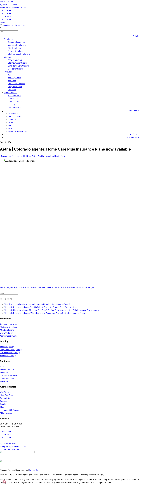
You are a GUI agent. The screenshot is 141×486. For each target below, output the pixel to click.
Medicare (12, 90)
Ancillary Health (14, 78)
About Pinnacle (134, 110)
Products (8, 72)
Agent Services (10, 92)
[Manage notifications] (4, 481)
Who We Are (13, 113)
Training (11, 104)
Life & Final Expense (16, 84)
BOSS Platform (14, 95)
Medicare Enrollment (17, 45)
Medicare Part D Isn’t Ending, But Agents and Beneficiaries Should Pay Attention (64, 310)
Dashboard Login (133, 137)
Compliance (13, 98)
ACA (9, 75)
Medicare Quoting (15, 69)
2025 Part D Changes (84, 287)
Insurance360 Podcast (17, 131)
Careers (11, 122)
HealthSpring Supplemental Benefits (55, 304)
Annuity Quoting (15, 60)
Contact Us (12, 119)
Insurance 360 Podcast (10, 410)
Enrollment (8, 39)
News (28, 156)
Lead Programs (14, 107)
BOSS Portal (135, 134)
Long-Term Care (15, 87)
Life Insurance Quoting (17, 63)
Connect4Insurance (16, 42)
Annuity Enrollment (16, 51)
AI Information (6, 413)
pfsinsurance (5, 156)
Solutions (137, 36)
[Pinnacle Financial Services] (12, 25)
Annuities (12, 81)
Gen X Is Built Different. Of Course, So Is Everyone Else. (54, 307)
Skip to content (6, 1)
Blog (10, 128)
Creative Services (15, 101)
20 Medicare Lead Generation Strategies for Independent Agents (58, 313)
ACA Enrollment (14, 48)
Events (11, 125)
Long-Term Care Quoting (18, 66)
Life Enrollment (6, 333)
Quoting (7, 57)
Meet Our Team (14, 116)
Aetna (34, 156)
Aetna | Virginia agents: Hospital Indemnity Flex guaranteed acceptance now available (37, 287)
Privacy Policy (35, 470)
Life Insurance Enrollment (19, 54)
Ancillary (41, 156)
